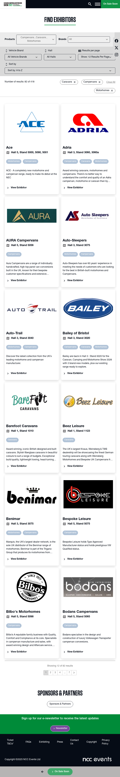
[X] (116, 48)
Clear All (110, 82)
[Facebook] (116, 41)
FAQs (28, 742)
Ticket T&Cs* (10, 742)
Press (60, 742)
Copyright (91, 742)
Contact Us (74, 742)
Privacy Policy (106, 742)
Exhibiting (44, 742)
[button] (42, 771)
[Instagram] (116, 55)
